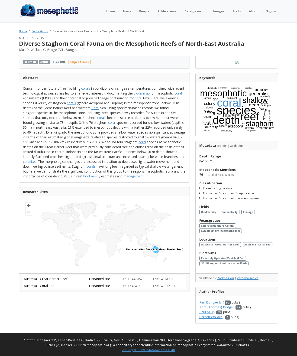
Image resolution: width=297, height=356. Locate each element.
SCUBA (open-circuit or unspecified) (224, 263)
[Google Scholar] (184, 62)
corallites (29, 161)
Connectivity (230, 212)
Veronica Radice (247, 278)
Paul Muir (206, 312)
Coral (95, 108)
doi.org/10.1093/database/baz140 (148, 350)
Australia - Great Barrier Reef (220, 244)
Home (23, 31)
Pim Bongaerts (210, 302)
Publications (40, 31)
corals (85, 88)
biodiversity (142, 93)
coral (178, 93)
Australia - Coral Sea (257, 244)
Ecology (248, 212)
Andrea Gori (225, 278)
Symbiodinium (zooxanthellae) (220, 230)
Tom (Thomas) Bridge (216, 307)
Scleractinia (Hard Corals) (217, 225)
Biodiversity (208, 212)
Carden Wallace (211, 317)
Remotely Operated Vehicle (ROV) (222, 258)
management (133, 176)
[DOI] (180, 62)
